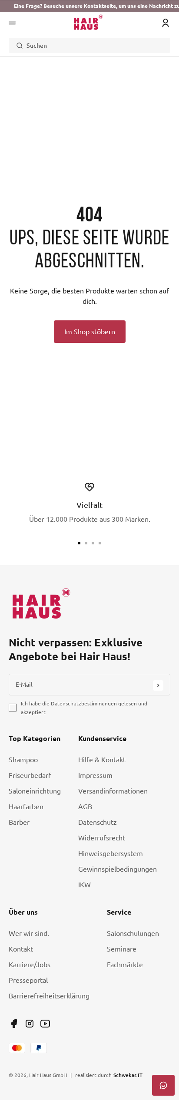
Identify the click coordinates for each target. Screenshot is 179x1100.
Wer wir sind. (29, 933)
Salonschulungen (133, 933)
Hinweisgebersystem (110, 853)
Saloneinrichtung (35, 791)
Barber (19, 822)
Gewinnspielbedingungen (117, 869)
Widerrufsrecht (101, 838)
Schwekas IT (128, 1075)
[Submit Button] (158, 685)
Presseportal (28, 980)
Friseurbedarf (30, 775)
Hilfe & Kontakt (102, 760)
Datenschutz (97, 822)
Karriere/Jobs (29, 964)
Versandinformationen (113, 791)
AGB (85, 806)
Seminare (121, 949)
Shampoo (23, 760)
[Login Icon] (165, 23)
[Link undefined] (14, 1023)
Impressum (95, 775)
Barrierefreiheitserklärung (49, 996)
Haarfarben (26, 806)
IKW (84, 885)
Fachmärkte (125, 964)
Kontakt (21, 949)
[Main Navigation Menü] (12, 23)
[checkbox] (13, 707)
